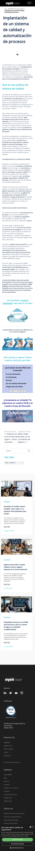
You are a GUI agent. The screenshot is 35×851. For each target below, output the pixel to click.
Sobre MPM (8, 775)
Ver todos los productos (12, 762)
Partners (7, 785)
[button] (17, 848)
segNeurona (8, 746)
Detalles (26, 836)
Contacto (7, 791)
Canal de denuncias (10, 794)
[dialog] (17, 838)
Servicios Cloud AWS (11, 823)
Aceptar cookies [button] (17, 839)
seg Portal (7, 756)
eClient (6, 752)
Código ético (8, 798)
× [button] (33, 827)
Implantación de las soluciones (14, 813)
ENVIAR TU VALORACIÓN (17, 391)
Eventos (6, 781)
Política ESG (8, 801)
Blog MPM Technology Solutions (16, 9)
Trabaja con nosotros (11, 788)
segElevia (7, 742)
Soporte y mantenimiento (12, 817)
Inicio (5, 9)
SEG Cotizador (8, 749)
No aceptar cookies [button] (17, 844)
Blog (5, 778)
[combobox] (30, 827)
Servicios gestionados (11, 820)
